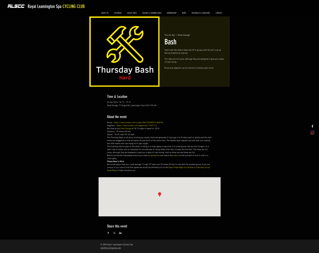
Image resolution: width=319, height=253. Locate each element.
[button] (104, 13)
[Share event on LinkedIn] (120, 233)
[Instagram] (312, 132)
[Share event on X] (114, 233)
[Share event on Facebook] (108, 233)
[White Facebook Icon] (312, 126)
